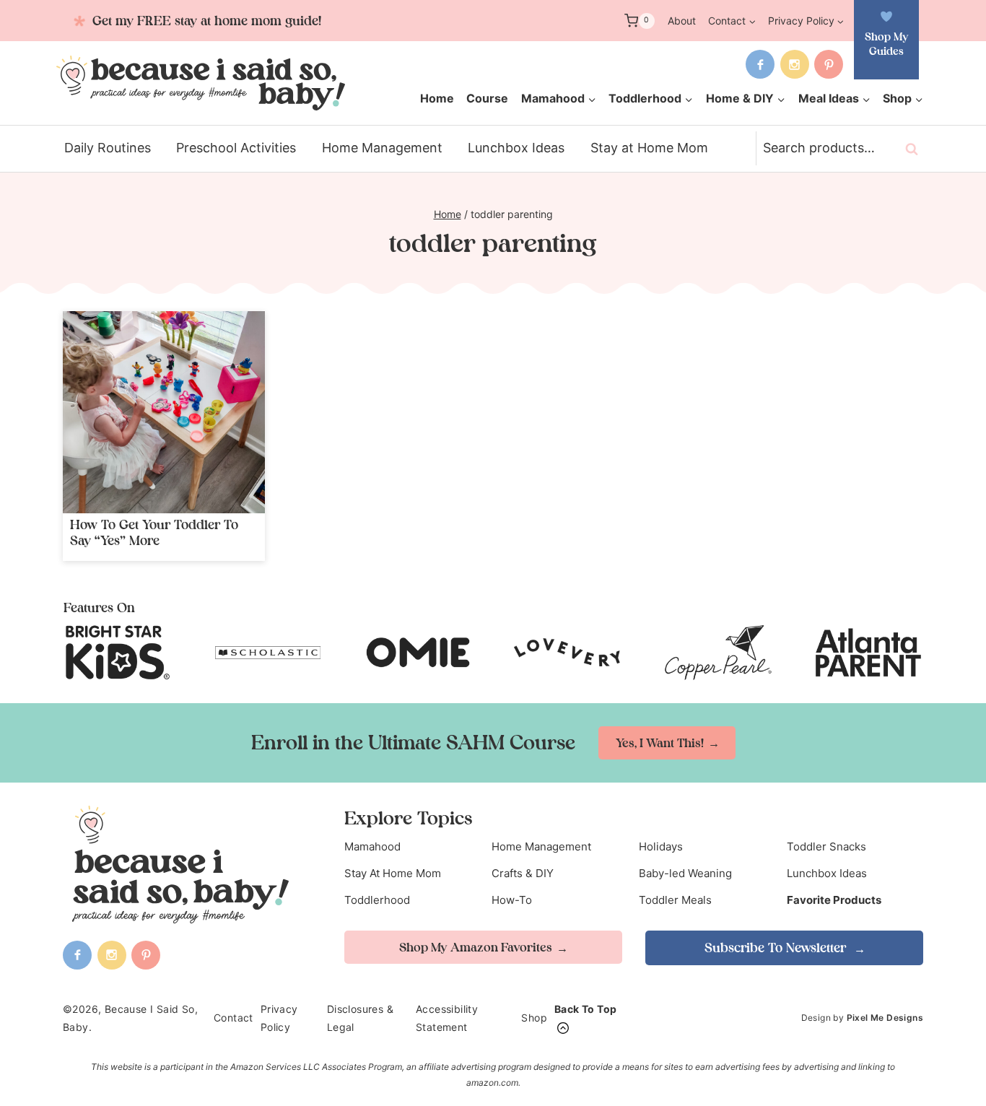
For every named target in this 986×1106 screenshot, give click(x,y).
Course (487, 98)
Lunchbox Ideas (516, 147)
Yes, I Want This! (660, 743)
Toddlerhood (377, 900)
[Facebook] (760, 64)
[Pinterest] (828, 64)
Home (437, 98)
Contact (233, 1017)
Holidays (661, 846)
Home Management (382, 147)
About (682, 20)
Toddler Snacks (826, 846)
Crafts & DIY (523, 873)
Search (916, 148)
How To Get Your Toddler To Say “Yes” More (154, 532)
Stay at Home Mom (649, 147)
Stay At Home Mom (392, 873)
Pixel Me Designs (885, 1017)
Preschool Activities (236, 147)
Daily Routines (107, 147)
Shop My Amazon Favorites (475, 947)
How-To (512, 900)
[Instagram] (794, 64)
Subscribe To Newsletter (777, 947)
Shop (534, 1017)
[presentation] (164, 412)
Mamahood (372, 846)
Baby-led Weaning (685, 873)
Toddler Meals (675, 900)
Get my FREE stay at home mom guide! (205, 20)
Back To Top (585, 1009)
